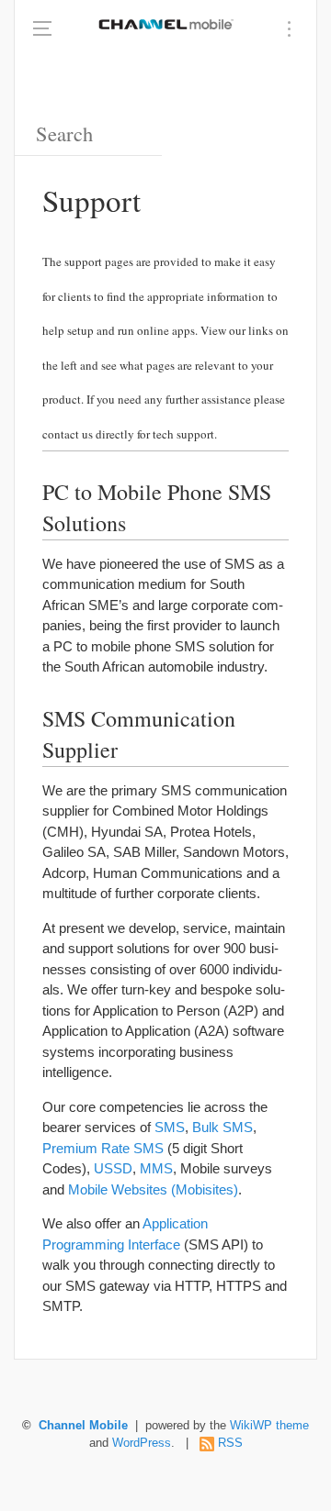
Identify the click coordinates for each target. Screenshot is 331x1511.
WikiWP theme (269, 1425)
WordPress (141, 1443)
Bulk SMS (222, 1127)
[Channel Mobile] (165, 23)
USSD (113, 1168)
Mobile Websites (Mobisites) (153, 1189)
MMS (156, 1168)
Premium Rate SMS (103, 1148)
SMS (169, 1127)
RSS (230, 1443)
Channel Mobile (83, 1425)
